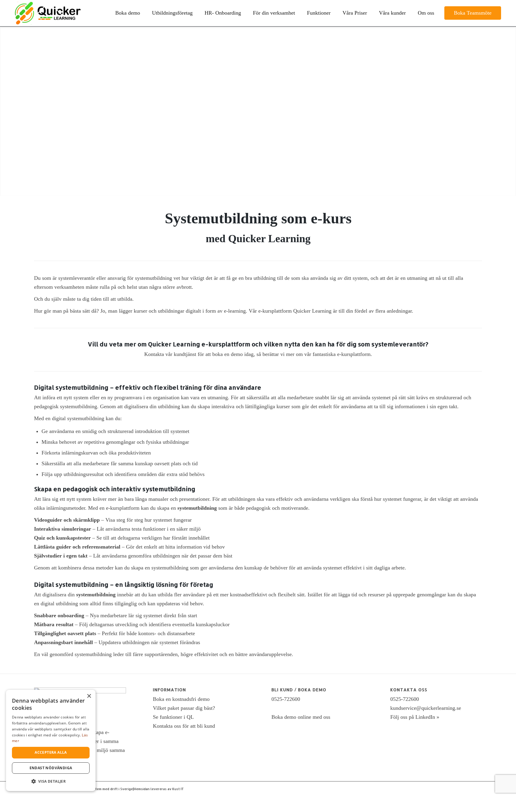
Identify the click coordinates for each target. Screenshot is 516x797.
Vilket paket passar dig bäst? (184, 708)
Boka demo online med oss (300, 717)
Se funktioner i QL (173, 717)
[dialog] (51, 740)
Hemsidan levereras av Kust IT (159, 789)
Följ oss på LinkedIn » (414, 717)
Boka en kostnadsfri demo (181, 699)
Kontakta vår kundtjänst (170, 354)
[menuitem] (127, 13)
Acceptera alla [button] (51, 752)
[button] (51, 781)
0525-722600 (285, 699)
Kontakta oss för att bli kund (184, 726)
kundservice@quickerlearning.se (425, 708)
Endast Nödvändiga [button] (51, 767)
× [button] (89, 696)
